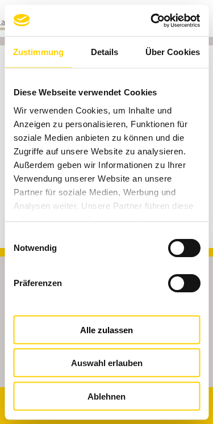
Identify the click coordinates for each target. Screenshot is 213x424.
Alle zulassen (106, 329)
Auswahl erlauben (107, 363)
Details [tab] (105, 52)
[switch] (176, 282)
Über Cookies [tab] (172, 52)
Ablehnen (106, 396)
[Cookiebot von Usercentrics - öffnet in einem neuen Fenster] (151, 20)
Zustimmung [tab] (38, 52)
